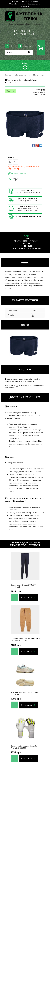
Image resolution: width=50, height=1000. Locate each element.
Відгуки (26, 246)
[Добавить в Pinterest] (37, 145)
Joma (34, 310)
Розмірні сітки (34, 4)
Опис (26, 239)
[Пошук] (29, 52)
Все (26, 236)
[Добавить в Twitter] (40, 145)
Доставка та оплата (30, 1)
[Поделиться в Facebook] (33, 145)
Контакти (25, 6)
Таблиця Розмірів (18, 173)
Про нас (15, 1)
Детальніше (26, 598)
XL (15, 162)
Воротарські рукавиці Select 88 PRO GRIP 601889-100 (24, 747)
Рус (12, 41)
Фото (26, 243)
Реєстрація (28, 46)
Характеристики (26, 241)
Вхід (13, 46)
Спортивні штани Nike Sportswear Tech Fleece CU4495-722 (25, 640)
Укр (7, 41)
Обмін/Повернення (17, 4)
